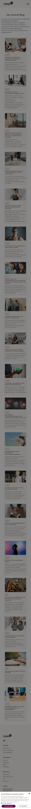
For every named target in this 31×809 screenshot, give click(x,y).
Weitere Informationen (12, 802)
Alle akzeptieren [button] (8, 806)
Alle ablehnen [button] (23, 806)
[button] (15, 803)
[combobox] (29, 793)
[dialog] (15, 800)
